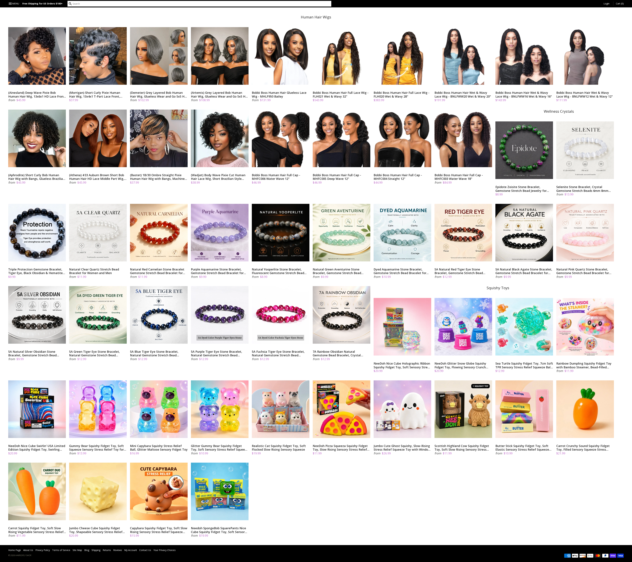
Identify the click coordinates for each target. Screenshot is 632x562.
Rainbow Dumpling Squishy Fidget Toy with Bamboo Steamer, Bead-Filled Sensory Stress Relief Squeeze (583, 365)
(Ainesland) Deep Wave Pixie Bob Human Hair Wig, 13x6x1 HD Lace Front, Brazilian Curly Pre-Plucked (37, 94)
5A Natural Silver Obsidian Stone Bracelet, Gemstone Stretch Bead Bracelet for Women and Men (32, 353)
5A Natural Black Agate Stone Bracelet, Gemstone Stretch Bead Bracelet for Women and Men (523, 271)
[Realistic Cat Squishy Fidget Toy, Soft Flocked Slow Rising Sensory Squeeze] (280, 409)
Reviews (117, 550)
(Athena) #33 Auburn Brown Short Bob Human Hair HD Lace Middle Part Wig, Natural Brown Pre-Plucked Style (96, 177)
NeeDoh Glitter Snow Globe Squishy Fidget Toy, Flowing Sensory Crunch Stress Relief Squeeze (460, 365)
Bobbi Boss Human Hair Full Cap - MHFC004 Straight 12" (398, 177)
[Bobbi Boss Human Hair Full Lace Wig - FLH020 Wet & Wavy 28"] (402, 56)
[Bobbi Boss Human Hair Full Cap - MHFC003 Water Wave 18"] (463, 138)
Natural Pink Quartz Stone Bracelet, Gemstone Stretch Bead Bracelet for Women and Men (582, 271)
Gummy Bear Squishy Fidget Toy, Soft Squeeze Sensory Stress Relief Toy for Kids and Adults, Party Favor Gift (96, 447)
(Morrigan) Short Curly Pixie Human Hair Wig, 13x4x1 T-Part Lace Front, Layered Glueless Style (94, 94)
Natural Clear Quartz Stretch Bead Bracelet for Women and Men (94, 271)
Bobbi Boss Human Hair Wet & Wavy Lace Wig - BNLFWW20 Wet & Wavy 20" (462, 94)
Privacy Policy (42, 550)
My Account (130, 550)
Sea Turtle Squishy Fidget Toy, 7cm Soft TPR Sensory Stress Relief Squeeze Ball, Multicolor (524, 365)
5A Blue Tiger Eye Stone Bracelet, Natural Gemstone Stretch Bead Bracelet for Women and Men (154, 353)
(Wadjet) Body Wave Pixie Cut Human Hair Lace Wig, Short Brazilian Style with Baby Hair (218, 177)
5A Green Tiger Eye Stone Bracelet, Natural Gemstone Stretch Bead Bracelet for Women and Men (94, 353)
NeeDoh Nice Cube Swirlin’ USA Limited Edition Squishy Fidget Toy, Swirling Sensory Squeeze (36, 447)
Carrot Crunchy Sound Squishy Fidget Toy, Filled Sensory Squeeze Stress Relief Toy (583, 447)
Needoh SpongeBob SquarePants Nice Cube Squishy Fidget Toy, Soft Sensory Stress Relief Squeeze (218, 530)
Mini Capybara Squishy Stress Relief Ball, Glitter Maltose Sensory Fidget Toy (159, 447)
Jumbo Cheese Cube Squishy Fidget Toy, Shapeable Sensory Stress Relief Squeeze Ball (95, 530)
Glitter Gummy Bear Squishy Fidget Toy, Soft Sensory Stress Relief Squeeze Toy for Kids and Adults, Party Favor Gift (219, 447)
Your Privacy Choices (164, 550)
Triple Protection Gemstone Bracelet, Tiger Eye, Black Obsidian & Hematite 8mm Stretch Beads (35, 271)
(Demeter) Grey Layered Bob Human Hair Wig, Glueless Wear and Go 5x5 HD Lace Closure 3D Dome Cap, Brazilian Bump (158, 94)
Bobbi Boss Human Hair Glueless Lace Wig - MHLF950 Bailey (279, 94)
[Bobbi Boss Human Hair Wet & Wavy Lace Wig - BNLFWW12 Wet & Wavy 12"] (585, 56)
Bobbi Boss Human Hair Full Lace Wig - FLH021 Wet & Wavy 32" (341, 94)
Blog (86, 550)
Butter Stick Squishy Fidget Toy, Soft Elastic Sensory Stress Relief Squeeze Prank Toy (522, 447)
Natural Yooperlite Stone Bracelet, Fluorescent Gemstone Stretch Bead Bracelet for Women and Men (278, 271)
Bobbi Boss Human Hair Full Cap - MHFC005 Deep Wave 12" (337, 177)
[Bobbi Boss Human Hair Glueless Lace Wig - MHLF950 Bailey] (280, 56)
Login (606, 3)
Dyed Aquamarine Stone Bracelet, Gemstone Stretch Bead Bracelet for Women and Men (400, 271)
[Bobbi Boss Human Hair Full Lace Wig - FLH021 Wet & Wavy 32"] (341, 56)
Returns (107, 550)
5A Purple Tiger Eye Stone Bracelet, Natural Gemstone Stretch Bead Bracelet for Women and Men (216, 353)
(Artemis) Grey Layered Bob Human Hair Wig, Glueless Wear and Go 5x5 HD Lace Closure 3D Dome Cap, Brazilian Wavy (219, 94)
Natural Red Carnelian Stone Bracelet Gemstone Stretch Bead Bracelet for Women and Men (157, 271)
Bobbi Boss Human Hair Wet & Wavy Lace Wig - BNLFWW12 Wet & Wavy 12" (584, 94)
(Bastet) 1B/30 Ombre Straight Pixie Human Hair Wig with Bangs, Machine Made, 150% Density (157, 177)
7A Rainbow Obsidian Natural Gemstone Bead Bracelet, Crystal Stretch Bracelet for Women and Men (340, 353)
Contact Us (145, 550)
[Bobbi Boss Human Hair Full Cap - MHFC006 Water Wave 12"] (280, 138)
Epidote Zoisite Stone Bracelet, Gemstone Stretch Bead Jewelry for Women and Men (521, 188)
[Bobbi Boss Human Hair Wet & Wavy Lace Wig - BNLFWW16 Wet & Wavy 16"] (524, 56)
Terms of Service (61, 550)
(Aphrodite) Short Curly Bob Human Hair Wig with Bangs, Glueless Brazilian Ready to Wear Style (36, 177)
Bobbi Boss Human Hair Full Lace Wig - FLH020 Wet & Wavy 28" (401, 94)
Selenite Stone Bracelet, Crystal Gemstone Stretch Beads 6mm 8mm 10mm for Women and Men (582, 188)
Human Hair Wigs (316, 17)
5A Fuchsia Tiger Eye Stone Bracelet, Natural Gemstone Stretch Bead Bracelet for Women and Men (278, 353)
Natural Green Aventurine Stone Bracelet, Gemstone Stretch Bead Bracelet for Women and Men (337, 271)
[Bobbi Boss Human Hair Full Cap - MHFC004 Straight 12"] (402, 138)
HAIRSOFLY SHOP (23, 555)
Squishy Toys (498, 287)
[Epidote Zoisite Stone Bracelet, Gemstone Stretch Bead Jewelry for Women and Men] (524, 150)
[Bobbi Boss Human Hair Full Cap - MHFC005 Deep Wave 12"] (341, 138)
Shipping (96, 550)
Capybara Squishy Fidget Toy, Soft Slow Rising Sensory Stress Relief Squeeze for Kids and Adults (158, 530)
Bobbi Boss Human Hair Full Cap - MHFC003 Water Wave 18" (458, 177)
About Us (28, 550)
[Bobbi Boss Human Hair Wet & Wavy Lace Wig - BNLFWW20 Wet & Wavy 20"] (463, 56)
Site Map (77, 550)
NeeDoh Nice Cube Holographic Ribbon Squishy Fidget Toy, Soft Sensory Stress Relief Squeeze (402, 365)
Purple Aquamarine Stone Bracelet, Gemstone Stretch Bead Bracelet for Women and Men (217, 271)
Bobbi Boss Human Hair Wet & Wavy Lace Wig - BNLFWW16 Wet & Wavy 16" (523, 94)
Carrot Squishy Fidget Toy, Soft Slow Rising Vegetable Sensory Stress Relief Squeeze (36, 530)
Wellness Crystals (559, 111)
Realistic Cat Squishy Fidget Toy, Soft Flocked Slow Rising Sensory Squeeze (279, 447)
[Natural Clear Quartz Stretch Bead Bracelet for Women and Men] (98, 232)
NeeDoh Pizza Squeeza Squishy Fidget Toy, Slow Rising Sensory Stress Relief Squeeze (340, 447)
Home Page (14, 550)
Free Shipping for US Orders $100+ (42, 3)
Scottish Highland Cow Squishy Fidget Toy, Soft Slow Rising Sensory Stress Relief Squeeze (461, 447)
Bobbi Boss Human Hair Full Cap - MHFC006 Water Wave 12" (276, 177)
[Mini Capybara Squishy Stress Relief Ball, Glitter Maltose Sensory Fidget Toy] (159, 409)
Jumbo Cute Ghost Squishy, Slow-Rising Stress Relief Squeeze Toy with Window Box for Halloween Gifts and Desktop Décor (402, 447)
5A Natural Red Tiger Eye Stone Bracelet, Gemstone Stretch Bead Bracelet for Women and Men (458, 271)
